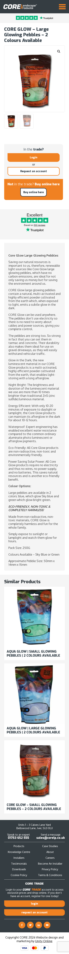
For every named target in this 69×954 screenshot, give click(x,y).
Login (33, 157)
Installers (18, 857)
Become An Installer (50, 863)
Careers (50, 857)
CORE (20, 6)
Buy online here (33, 192)
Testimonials (19, 863)
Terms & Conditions (50, 875)
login (34, 903)
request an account (34, 912)
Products (19, 846)
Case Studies (50, 846)
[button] (59, 51)
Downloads (19, 869)
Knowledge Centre (19, 852)
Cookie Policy (19, 875)
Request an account (33, 171)
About (50, 852)
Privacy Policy (50, 869)
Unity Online (43, 941)
